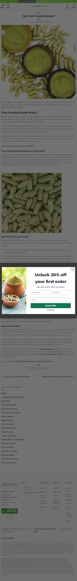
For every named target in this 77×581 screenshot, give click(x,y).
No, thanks (50, 310)
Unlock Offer (50, 305)
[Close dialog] (72, 269)
